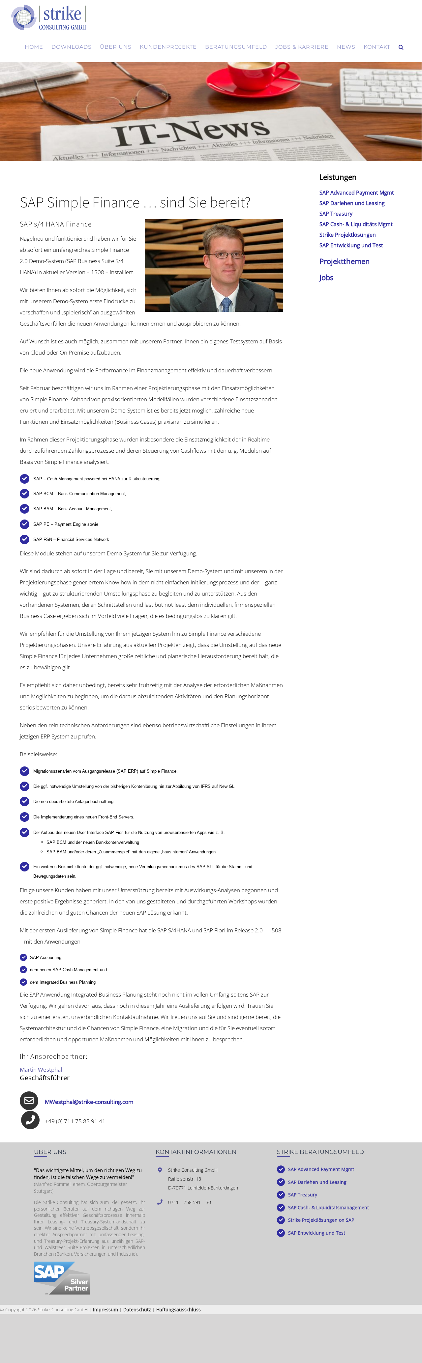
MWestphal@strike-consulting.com (89, 1102)
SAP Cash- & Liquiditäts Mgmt (356, 224)
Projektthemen (344, 261)
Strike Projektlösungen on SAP (321, 1220)
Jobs (326, 277)
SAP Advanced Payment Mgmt (356, 192)
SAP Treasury (335, 213)
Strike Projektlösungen (347, 234)
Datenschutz (137, 1309)
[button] (401, 47)
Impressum (105, 1309)
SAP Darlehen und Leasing (352, 203)
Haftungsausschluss (178, 1309)
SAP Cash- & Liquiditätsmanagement (328, 1207)
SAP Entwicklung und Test (351, 245)
